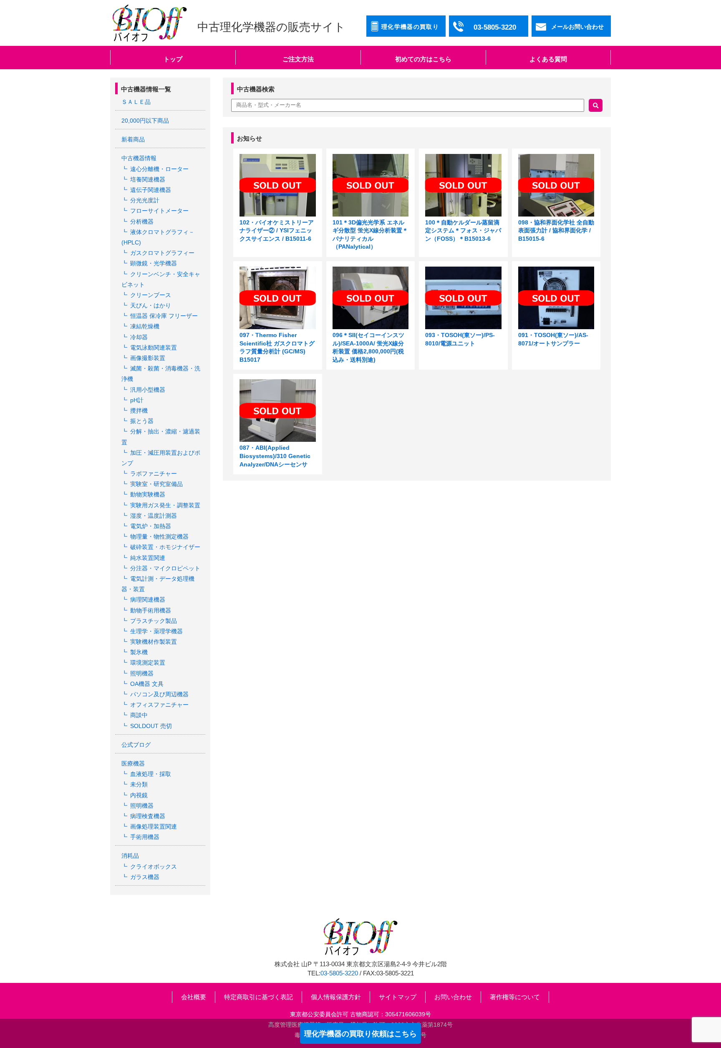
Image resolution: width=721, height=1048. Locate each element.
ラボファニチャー (153, 473)
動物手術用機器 (150, 610)
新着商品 (133, 139)
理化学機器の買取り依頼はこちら (360, 1034)
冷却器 (139, 337)
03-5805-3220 (339, 973)
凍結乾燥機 (144, 326)
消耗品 (130, 855)
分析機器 (142, 221)
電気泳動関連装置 (153, 347)
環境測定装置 (147, 662)
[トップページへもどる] (149, 23)
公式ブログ (136, 744)
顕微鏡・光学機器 (153, 263)
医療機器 (133, 763)
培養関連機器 (147, 179)
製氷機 (139, 652)
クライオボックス (153, 866)
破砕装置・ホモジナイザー (165, 547)
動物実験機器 (147, 494)
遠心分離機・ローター (159, 169)
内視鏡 (139, 795)
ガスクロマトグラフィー (162, 252)
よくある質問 (548, 59)
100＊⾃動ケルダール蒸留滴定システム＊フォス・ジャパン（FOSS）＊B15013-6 (463, 230)
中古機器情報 (138, 158)
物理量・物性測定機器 (159, 536)
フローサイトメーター (159, 210)
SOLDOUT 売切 (151, 726)
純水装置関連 (147, 557)
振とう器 (142, 421)
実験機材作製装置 (153, 641)
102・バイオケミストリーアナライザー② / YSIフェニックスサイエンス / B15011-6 (276, 230)
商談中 (139, 715)
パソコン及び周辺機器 (159, 694)
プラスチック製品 (153, 620)
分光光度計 (144, 200)
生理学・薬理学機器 (156, 631)
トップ (173, 59)
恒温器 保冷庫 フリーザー (164, 315)
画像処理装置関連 (153, 826)
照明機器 (142, 673)
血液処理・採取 (150, 774)
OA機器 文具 (147, 683)
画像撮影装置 (147, 358)
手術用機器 (144, 837)
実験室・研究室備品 (156, 484)
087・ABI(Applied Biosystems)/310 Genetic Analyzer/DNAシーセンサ (274, 455)
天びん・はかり (150, 305)
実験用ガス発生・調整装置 (165, 505)
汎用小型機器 (147, 389)
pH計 (137, 400)
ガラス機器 (144, 877)
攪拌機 (139, 410)
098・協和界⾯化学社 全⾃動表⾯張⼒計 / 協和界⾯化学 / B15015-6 (556, 230)
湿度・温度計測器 (153, 515)
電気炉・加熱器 (150, 526)
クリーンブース (150, 295)
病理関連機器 (147, 599)
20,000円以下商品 (145, 120)
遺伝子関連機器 (150, 189)
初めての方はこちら (423, 59)
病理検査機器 (147, 816)
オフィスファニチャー (159, 704)
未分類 (139, 784)
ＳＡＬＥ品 (136, 101)
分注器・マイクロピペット (165, 568)
